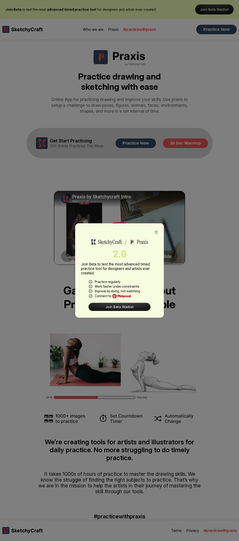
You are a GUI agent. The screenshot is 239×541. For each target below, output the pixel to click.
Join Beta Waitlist (119, 307)
